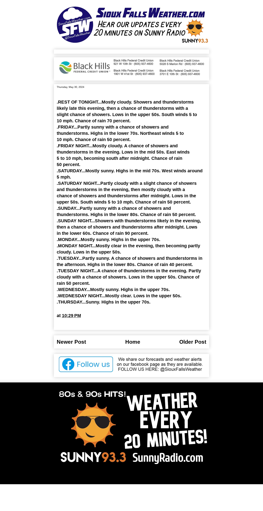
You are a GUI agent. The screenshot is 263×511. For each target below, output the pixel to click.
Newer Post (71, 342)
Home (132, 342)
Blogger (167, 475)
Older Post (192, 342)
